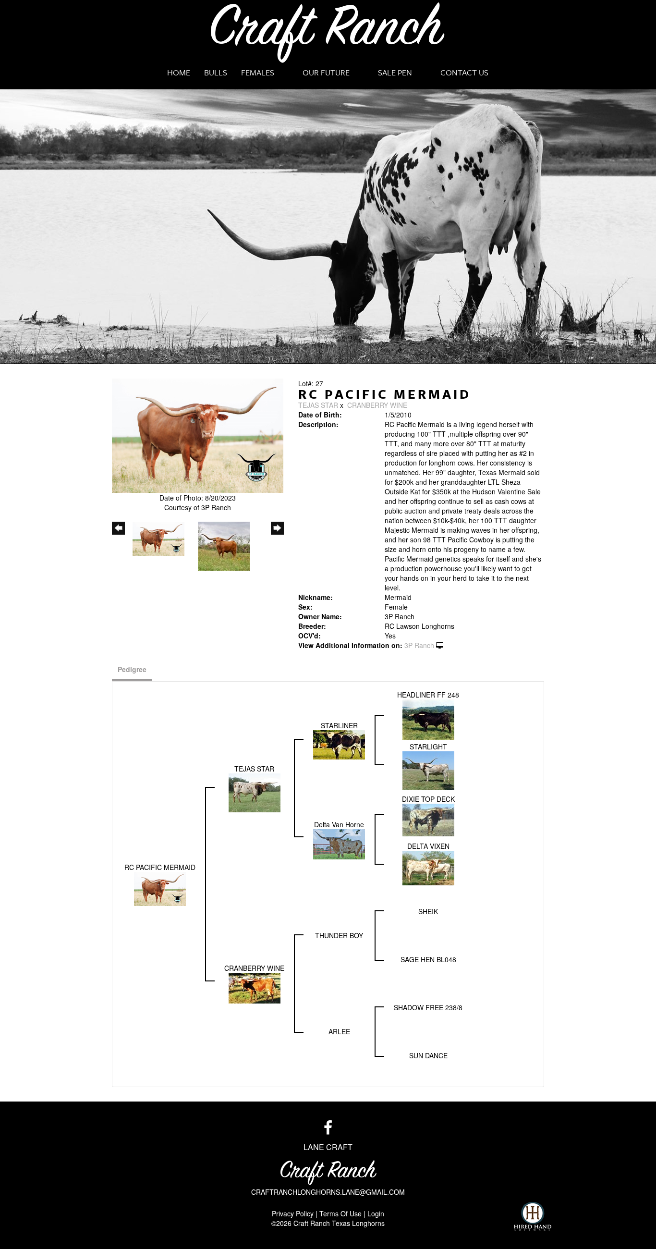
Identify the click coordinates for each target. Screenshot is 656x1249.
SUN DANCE (428, 1055)
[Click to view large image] (197, 435)
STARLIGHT (428, 746)
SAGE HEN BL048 (428, 959)
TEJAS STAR (318, 405)
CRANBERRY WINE (377, 405)
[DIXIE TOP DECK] (428, 819)
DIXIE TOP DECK (428, 799)
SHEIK (428, 911)
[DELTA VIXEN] (428, 867)
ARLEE (339, 1031)
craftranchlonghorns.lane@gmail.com (328, 1192)
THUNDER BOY (339, 935)
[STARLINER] (339, 743)
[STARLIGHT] (428, 769)
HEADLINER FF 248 (428, 694)
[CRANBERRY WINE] (254, 987)
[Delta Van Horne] (339, 843)
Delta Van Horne (339, 824)
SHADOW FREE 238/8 (428, 1007)
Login (375, 1213)
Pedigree (132, 669)
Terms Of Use (340, 1213)
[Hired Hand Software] (532, 1216)
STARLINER (339, 725)
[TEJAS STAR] (254, 791)
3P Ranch (419, 645)
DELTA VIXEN (428, 846)
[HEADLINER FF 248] (428, 718)
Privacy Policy (293, 1213)
